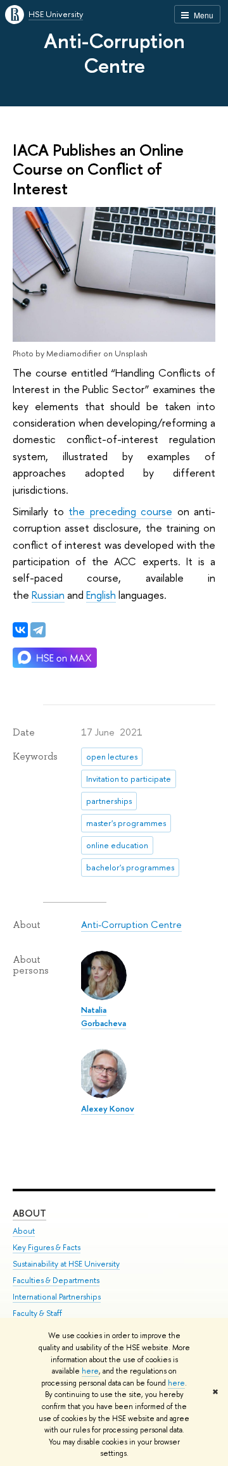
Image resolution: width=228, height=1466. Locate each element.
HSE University (55, 14)
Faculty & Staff (37, 1313)
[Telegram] (38, 629)
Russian (48, 594)
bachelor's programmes (130, 867)
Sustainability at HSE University (66, 1263)
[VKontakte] (20, 629)
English (101, 594)
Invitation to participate (128, 778)
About (29, 1213)
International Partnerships (57, 1296)
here (90, 1371)
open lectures (111, 756)
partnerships (109, 800)
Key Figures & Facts (46, 1247)
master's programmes (126, 823)
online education (117, 845)
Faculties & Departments (56, 1280)
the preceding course (120, 511)
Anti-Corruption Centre (114, 53)
